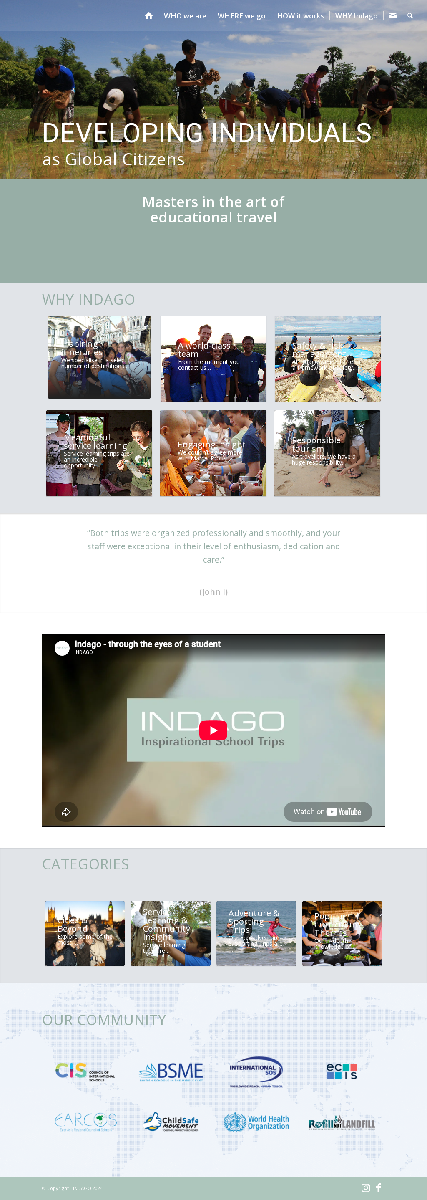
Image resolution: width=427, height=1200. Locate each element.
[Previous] (7, 81)
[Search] (410, 15)
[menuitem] (149, 15)
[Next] (419, 81)
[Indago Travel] (31, 15)
